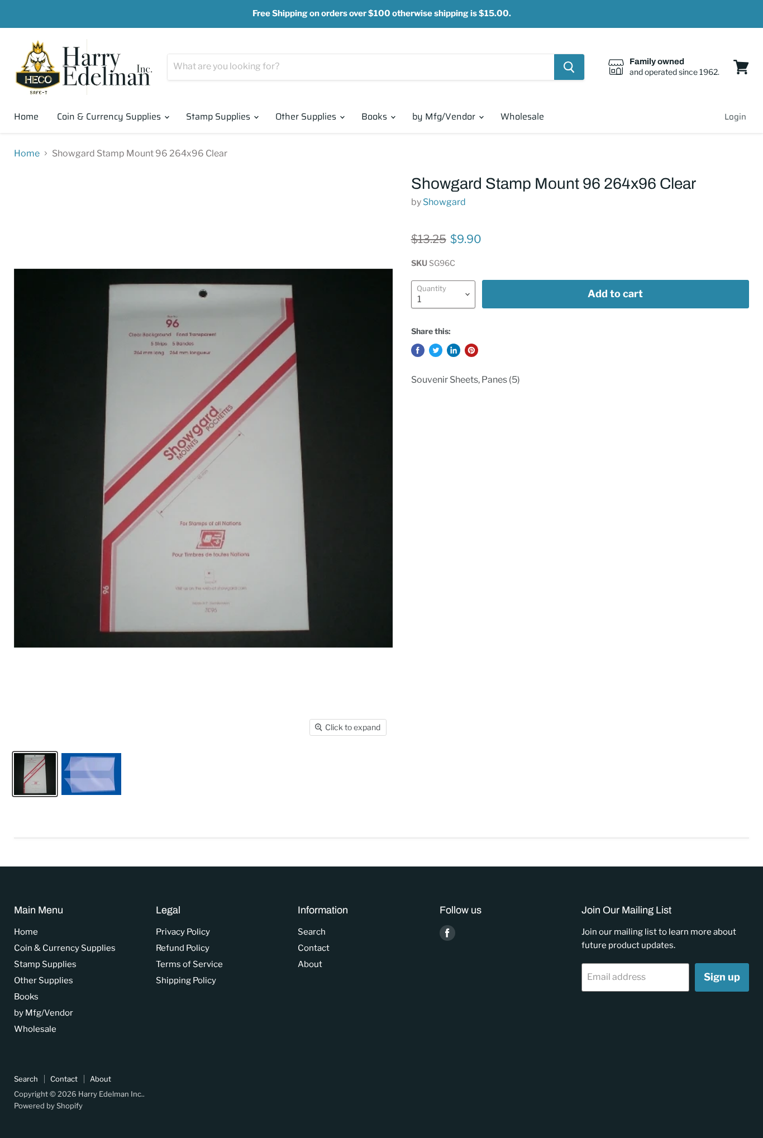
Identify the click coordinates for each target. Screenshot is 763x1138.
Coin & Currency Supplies (110, 116)
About (310, 964)
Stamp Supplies (219, 116)
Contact (314, 948)
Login (735, 116)
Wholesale (522, 116)
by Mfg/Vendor (445, 116)
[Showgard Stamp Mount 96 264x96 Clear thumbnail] (35, 774)
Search (312, 932)
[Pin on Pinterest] (471, 350)
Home (26, 116)
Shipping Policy (186, 980)
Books (375, 116)
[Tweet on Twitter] (435, 350)
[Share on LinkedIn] (453, 350)
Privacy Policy (183, 932)
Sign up (722, 977)
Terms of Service (189, 964)
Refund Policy (182, 948)
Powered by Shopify (48, 1105)
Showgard (444, 202)
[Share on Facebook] (418, 350)
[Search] (569, 67)
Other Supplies (306, 116)
